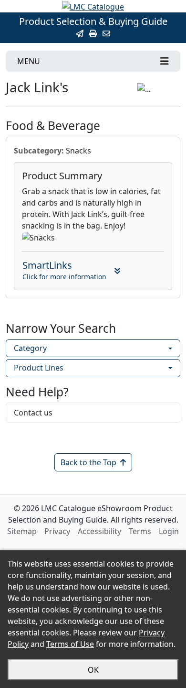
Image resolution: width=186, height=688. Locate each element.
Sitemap (22, 531)
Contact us (33, 412)
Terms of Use (70, 644)
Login (169, 531)
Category (30, 348)
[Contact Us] (106, 33)
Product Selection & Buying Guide (93, 21)
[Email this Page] (79, 33)
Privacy (57, 531)
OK (93, 670)
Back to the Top (88, 462)
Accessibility (99, 531)
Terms (140, 531)
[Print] (93, 33)
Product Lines (38, 367)
